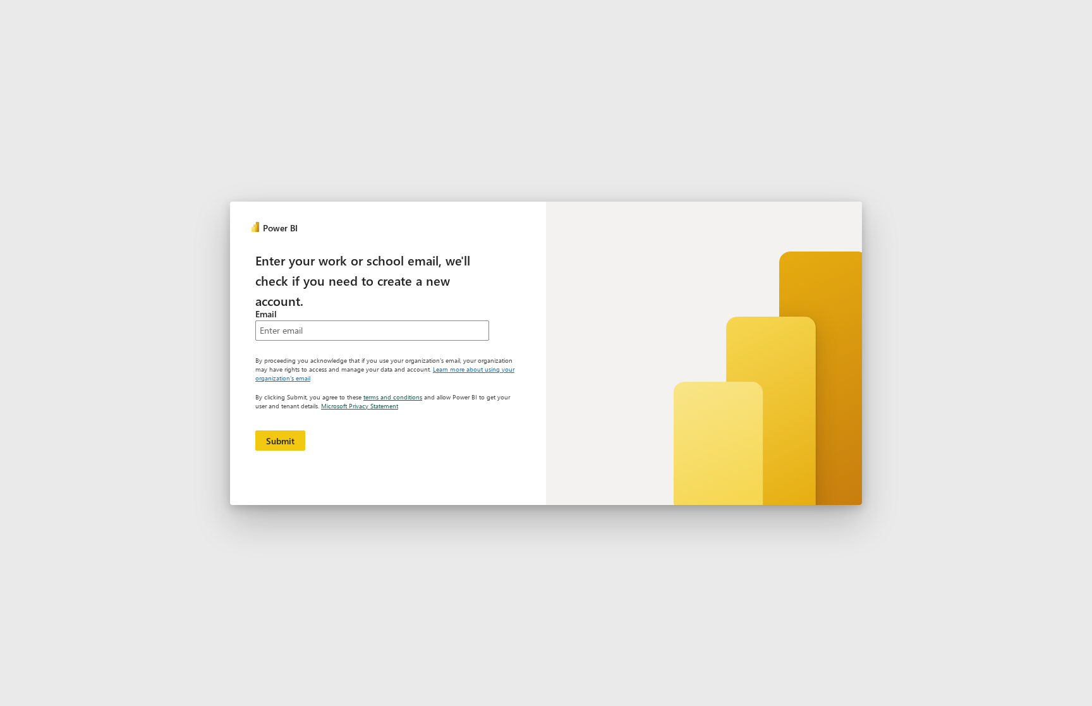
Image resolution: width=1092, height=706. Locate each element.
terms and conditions (392, 397)
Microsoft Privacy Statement (359, 406)
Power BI (280, 228)
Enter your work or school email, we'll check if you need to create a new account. (362, 280)
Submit (280, 441)
